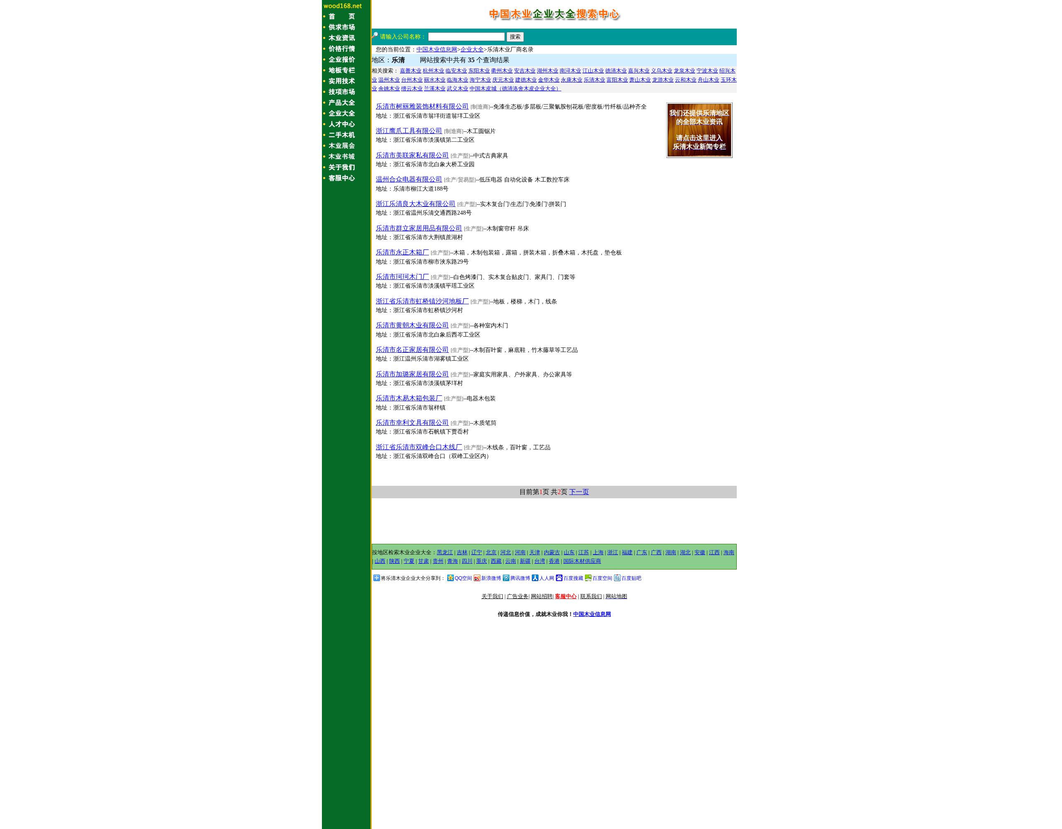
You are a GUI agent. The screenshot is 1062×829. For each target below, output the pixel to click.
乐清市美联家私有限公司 (412, 155)
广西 (656, 552)
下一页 (579, 491)
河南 (520, 552)
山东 (569, 552)
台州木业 (412, 80)
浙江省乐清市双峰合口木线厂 (419, 447)
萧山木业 (640, 80)
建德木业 (526, 80)
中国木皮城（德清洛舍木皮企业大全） (515, 88)
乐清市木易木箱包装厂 (409, 398)
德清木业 (616, 71)
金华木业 (549, 80)
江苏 (583, 552)
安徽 (699, 552)
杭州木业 (433, 71)
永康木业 (571, 80)
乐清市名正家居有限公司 (412, 349)
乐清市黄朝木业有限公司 (412, 325)
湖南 (670, 552)
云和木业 (686, 80)
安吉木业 (525, 71)
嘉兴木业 (639, 71)
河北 (505, 552)
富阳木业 (617, 80)
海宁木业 (480, 80)
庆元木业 (503, 80)
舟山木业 (708, 80)
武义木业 (457, 88)
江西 (714, 552)
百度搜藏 (573, 578)
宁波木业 (707, 71)
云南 (510, 561)
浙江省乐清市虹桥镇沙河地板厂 (422, 301)
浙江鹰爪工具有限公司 (409, 130)
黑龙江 (445, 552)
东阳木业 (479, 71)
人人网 (546, 578)
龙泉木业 (684, 71)
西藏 (496, 561)
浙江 (612, 552)
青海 (452, 561)
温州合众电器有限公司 (409, 179)
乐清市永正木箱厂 (402, 252)
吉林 (462, 552)
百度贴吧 (631, 578)
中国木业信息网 (437, 49)
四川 (467, 561)
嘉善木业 (410, 71)
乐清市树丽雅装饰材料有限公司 (422, 106)
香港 (554, 561)
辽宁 (476, 552)
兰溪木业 (435, 88)
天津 (534, 552)
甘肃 (423, 561)
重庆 (481, 561)
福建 (627, 552)
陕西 (394, 561)
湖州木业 (547, 71)
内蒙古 (552, 552)
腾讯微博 (520, 578)
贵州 (438, 561)
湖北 (685, 552)
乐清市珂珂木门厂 (402, 276)
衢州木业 (502, 71)
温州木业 (389, 80)
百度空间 (602, 578)
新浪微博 (491, 578)
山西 (380, 561)
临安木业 (456, 71)
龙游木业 (663, 80)
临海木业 (457, 80)
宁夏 (409, 561)
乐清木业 (594, 80)
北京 (491, 552)
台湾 (539, 561)
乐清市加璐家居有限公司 (412, 374)
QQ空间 (463, 578)
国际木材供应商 (582, 561)
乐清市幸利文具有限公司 (412, 422)
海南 (728, 552)
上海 (598, 552)
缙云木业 (412, 88)
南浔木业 (570, 71)
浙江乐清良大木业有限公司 (415, 203)
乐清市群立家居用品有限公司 (419, 228)
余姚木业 (389, 88)
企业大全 (472, 49)
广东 (641, 552)
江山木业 (593, 71)
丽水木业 (435, 80)
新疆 (525, 561)
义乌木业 (661, 71)
